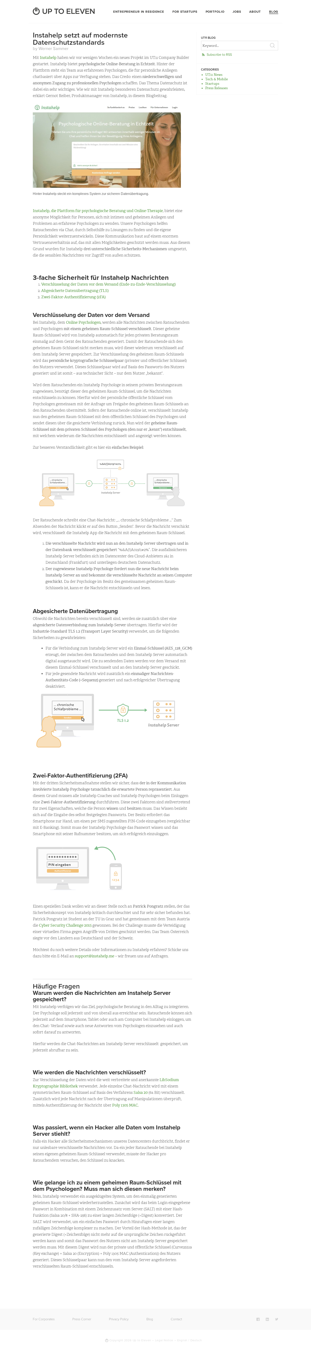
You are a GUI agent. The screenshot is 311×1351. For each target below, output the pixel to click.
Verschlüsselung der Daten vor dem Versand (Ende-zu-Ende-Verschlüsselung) (108, 284)
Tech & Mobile (216, 79)
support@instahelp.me (94, 956)
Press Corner (81, 1319)
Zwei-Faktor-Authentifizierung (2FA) (73, 297)
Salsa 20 (140, 1092)
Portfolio (215, 12)
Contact (176, 1319)
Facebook (258, 1319)
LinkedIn (267, 1319)
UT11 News (213, 74)
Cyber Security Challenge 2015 (65, 925)
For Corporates (44, 1319)
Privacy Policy (119, 1319)
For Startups (184, 12)
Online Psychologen (83, 322)
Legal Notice (164, 1340)
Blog (273, 12)
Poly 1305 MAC (125, 1105)
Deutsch (196, 1340)
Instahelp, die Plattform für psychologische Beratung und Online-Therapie (98, 210)
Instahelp (48, 57)
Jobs (237, 12)
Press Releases (216, 88)
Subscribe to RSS (219, 55)
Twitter (276, 1319)
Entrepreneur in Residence (138, 12)
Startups (212, 83)
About (255, 12)
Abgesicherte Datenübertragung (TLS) (75, 290)
